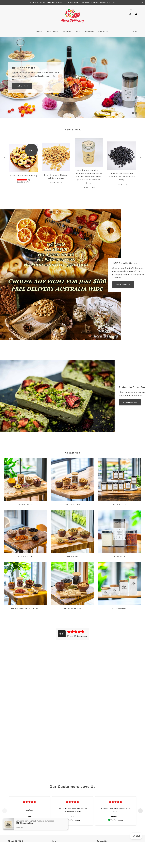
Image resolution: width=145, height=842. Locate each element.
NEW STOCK (72, 129)
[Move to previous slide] (4, 811)
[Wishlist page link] (130, 10)
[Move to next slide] (140, 811)
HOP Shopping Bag (24, 823)
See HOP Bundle (123, 284)
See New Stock (22, 86)
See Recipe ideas (129, 402)
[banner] (72, 15)
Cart (135, 32)
